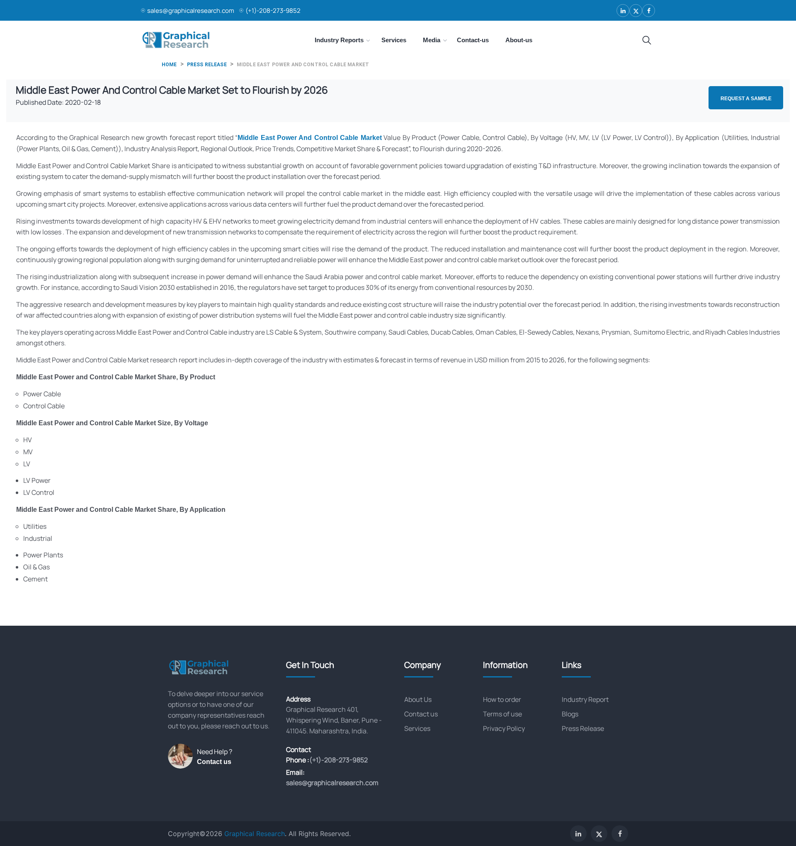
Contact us (214, 761)
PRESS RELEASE (207, 64)
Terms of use (502, 713)
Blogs (570, 713)
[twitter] (635, 10)
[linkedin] (622, 10)
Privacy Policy (504, 728)
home (169, 64)
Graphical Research (254, 833)
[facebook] (648, 10)
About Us (418, 699)
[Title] (647, 40)
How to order (502, 699)
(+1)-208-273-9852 (273, 10)
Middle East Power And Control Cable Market (310, 137)
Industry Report (585, 699)
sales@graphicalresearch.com (190, 10)
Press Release (583, 728)
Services (417, 728)
